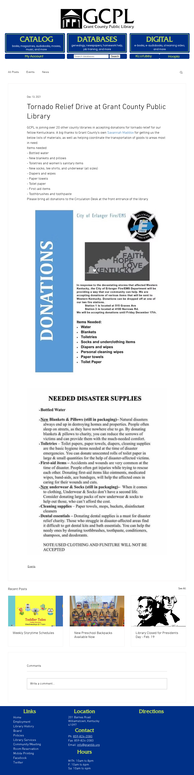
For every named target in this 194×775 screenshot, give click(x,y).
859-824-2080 (82, 736)
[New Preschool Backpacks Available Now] (97, 611)
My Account (34, 56)
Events (30, 72)
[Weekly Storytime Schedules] (35, 611)
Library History (23, 726)
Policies (18, 736)
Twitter (18, 763)
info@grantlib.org (88, 745)
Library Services (24, 740)
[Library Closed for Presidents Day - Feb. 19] (158, 611)
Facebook (20, 758)
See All (182, 588)
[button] (181, 72)
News (45, 72)
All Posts (13, 72)
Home (17, 718)
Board (17, 731)
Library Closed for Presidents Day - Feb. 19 (157, 635)
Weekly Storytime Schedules (33, 633)
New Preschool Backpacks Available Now (93, 635)
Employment (21, 722)
